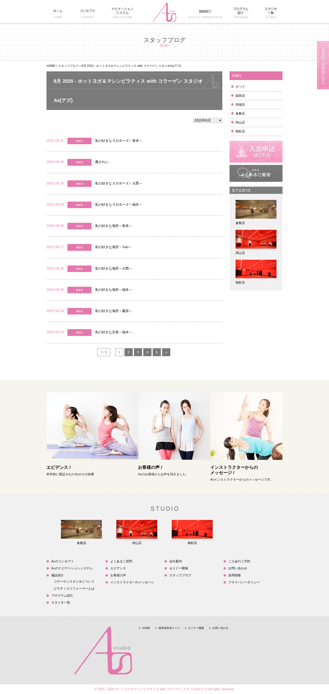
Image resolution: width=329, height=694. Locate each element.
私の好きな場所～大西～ (113, 268)
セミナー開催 (178, 568)
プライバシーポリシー (244, 582)
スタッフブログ (68, 66)
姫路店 (240, 95)
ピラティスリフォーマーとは (74, 588)
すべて (240, 86)
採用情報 (234, 575)
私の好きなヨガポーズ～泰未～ (118, 141)
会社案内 (175, 561)
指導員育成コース (169, 627)
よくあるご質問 (121, 561)
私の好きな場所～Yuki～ (113, 247)
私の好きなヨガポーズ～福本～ (118, 204)
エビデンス (118, 568)
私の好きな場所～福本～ (113, 290)
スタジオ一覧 (60, 602)
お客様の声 (118, 575)
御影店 (240, 131)
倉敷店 (240, 113)
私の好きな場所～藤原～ (113, 311)
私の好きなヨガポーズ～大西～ (118, 183)
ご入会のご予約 (239, 561)
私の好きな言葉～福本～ (113, 332)
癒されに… (103, 162)
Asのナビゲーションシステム (72, 568)
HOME (50, 66)
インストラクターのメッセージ (132, 582)
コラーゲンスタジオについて (74, 581)
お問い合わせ (237, 568)
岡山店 (240, 122)
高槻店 (240, 104)
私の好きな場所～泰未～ (113, 226)
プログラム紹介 (62, 595)
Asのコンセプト (62, 561)
